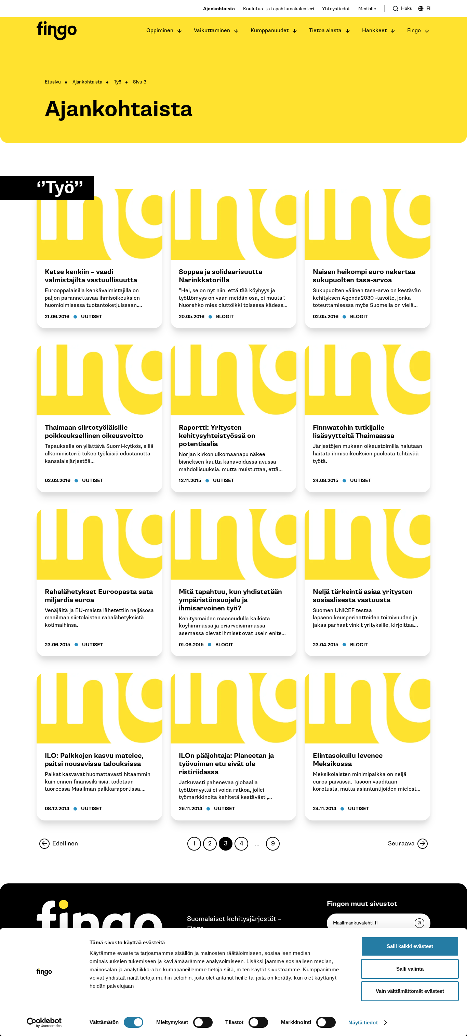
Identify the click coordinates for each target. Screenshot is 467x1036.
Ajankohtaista (219, 8)
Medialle (367, 8)
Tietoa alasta (325, 30)
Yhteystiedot (336, 8)
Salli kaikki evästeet (410, 946)
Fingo (414, 30)
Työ (117, 82)
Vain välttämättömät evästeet (410, 991)
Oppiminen (159, 30)
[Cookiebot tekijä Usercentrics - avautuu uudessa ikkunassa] (44, 1023)
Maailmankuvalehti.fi (355, 923)
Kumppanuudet (270, 30)
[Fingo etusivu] (57, 30)
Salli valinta (410, 969)
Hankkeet (374, 30)
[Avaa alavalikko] (179, 30)
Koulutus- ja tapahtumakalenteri (278, 8)
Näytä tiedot (362, 1022)
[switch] (203, 1022)
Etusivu (53, 82)
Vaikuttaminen (212, 30)
